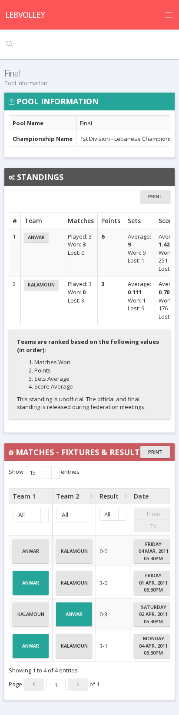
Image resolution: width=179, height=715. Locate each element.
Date (141, 496)
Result (109, 496)
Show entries (44, 472)
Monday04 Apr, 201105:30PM (153, 645)
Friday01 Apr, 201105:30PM (153, 582)
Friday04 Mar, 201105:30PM (154, 551)
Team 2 (67, 496)
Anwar (36, 237)
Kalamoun (41, 284)
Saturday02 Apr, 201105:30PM (153, 614)
